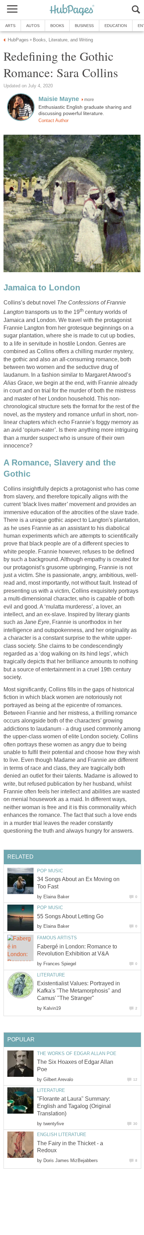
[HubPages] (72, 10)
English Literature (61, 1134)
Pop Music (50, 870)
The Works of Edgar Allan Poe (76, 1053)
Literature (51, 975)
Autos (32, 26)
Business (84, 26)
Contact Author (53, 120)
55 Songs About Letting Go (70, 916)
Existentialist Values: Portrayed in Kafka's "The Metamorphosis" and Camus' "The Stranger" (79, 990)
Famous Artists (57, 937)
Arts (10, 26)
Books (57, 26)
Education (116, 26)
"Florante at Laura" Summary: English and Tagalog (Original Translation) (74, 1106)
